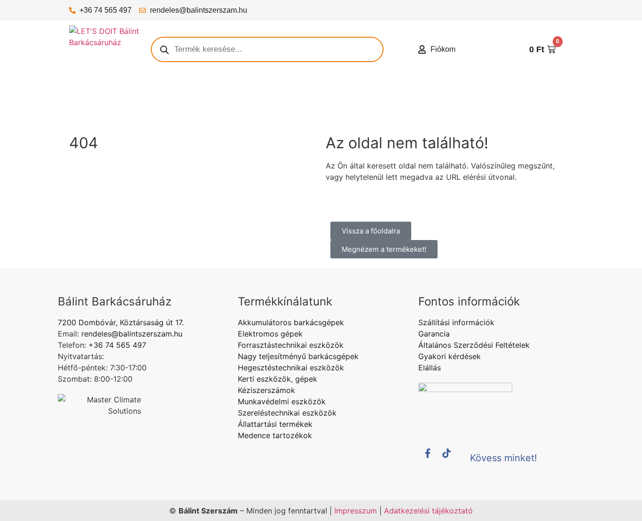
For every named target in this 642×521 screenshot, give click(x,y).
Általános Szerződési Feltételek (474, 345)
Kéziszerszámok (325, 93)
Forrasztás (375, 93)
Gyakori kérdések (449, 356)
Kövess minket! (503, 458)
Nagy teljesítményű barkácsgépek (298, 356)
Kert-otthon (273, 93)
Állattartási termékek (275, 424)
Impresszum (355, 510)
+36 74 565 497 (105, 10)
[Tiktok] (451, 458)
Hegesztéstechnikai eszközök (291, 367)
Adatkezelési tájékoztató (428, 510)
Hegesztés (417, 93)
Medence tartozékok (275, 435)
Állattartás (88, 115)
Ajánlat (89, 93)
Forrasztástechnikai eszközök (291, 345)
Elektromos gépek (220, 93)
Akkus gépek (164, 93)
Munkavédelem (466, 93)
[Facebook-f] (432, 458)
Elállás (429, 367)
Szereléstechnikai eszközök (287, 412)
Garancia (434, 333)
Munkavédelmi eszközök (282, 401)
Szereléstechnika (525, 93)
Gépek (124, 93)
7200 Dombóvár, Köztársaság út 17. (121, 322)
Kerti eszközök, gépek (277, 379)
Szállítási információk (456, 322)
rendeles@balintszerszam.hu (198, 10)
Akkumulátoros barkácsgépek (291, 322)
